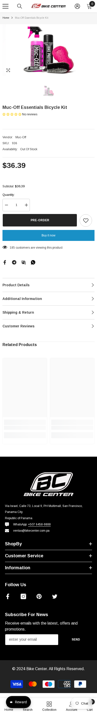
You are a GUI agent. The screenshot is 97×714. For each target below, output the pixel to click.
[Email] (23, 262)
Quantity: (8, 195)
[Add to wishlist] (86, 220)
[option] (48, 50)
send (76, 639)
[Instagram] (23, 596)
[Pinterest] (39, 596)
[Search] (20, 6)
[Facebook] (4, 262)
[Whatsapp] (33, 262)
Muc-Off (20, 137)
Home (5, 17)
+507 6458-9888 (39, 524)
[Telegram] (14, 262)
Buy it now (48, 235)
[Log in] (77, 6)
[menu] (5, 6)
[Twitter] (55, 596)
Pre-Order (40, 220)
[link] (25, 428)
